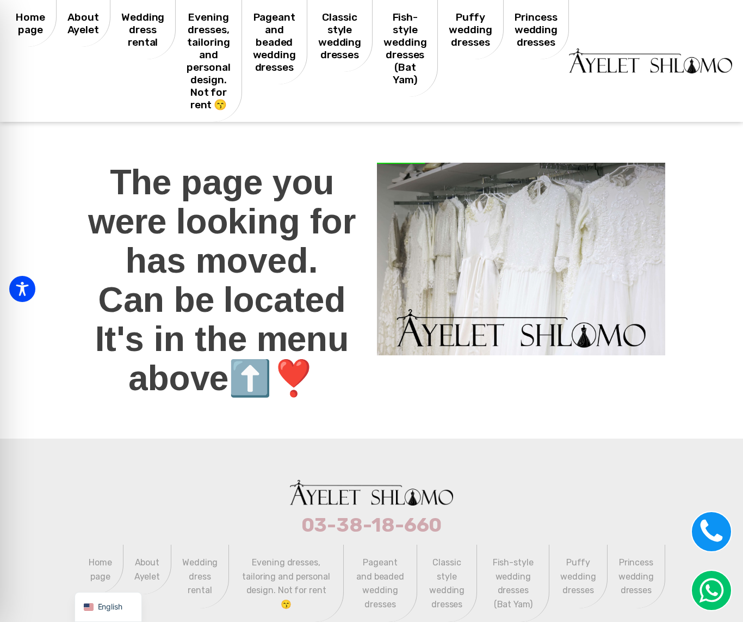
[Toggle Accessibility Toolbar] (22, 289)
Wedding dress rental (142, 29)
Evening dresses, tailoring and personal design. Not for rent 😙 (208, 61)
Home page (30, 23)
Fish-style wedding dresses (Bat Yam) (404, 48)
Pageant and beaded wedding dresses (274, 42)
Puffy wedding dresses (470, 29)
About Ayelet (83, 23)
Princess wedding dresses (536, 29)
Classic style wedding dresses (339, 36)
